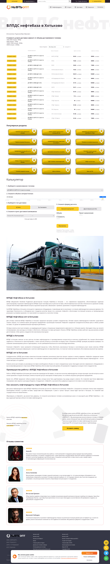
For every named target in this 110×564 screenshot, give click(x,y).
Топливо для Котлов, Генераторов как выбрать (56, 142)
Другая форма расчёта (90, 209)
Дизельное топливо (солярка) (40, 545)
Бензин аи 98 (65, 536)
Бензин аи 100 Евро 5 (38, 538)
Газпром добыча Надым (38, 542)
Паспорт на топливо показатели (90, 142)
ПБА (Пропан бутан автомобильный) (41, 549)
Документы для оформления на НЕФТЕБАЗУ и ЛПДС (90, 132)
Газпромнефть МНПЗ (67, 542)
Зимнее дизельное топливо (68, 545)
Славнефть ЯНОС (66, 549)
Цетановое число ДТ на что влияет (56, 151)
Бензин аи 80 (36, 534)
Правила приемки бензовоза (22, 142)
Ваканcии (91, 7)
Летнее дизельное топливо (39, 547)
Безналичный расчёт (68, 209)
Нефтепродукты (57, 7)
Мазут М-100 (65, 547)
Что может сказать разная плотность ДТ (90, 151)
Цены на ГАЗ (90, 171)
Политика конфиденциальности (69, 558)
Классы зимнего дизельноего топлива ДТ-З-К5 (56, 132)
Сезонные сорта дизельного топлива (22, 132)
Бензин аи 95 (36, 536)
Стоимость (60, 217)
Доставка (79, 7)
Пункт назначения (86, 213)
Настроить (89, 560)
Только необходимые (89, 556)
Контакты (100, 7)
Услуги (69, 7)
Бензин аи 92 (65, 534)
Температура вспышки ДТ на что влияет (23, 151)
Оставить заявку (73, 428)
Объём (59, 213)
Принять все (89, 553)
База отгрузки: (43, 47)
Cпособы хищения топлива (22, 171)
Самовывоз (43, 207)
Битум (34, 540)
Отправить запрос (12, 56)
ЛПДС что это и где (90, 161)
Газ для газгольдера (66, 540)
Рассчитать (62, 226)
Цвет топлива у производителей (56, 161)
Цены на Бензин (56, 171)
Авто (19, 207)
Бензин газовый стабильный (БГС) (70, 538)
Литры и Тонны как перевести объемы (22, 161)
